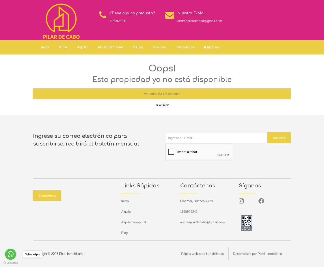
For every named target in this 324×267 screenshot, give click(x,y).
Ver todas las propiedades (162, 93)
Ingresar (212, 47)
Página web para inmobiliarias (202, 254)
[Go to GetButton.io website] (11, 262)
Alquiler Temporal (110, 47)
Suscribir (279, 138)
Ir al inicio (162, 105)
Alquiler (82, 47)
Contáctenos (185, 47)
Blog (139, 47)
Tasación (159, 47)
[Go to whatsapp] (10, 254)
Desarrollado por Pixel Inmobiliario (257, 254)
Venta (63, 47)
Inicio (45, 47)
